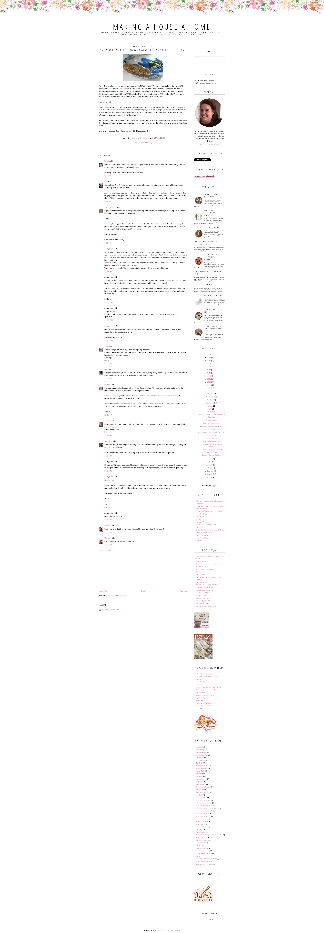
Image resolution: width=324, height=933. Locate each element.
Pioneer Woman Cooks (203, 706)
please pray (200, 845)
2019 (209, 355)
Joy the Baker (200, 700)
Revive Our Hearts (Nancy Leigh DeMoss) (210, 530)
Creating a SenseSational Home (211, 426)
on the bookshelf (201, 843)
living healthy (200, 824)
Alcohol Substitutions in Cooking (207, 677)
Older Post (183, 591)
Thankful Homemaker (203, 598)
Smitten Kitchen (201, 708)
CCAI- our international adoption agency (209, 501)
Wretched (199, 541)
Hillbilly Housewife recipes (205, 695)
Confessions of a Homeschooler (207, 564)
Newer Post (103, 591)
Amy (106, 181)
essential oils (200, 771)
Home (143, 591)
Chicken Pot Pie (211, 438)
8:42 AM (108, 176)
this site (138, 123)
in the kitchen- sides (202, 814)
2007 (208, 391)
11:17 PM (108, 415)
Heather (107, 385)
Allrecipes (199, 679)
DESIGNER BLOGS (172, 930)
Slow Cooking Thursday (204, 853)
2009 (208, 385)
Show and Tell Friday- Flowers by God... (211, 432)
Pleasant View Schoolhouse (205, 590)
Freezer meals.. (211, 420)
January (210, 474)
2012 (209, 376)
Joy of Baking (200, 698)
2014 (209, 370)
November (210, 397)
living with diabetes (202, 827)
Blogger (213, 486)
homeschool (200, 790)
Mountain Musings (202, 582)
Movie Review (200, 832)
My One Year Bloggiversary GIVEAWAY (209, 835)
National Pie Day (201, 837)
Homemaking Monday (203, 787)
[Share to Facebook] (161, 138)
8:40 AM (108, 507)
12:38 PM (108, 320)
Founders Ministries (202, 522)
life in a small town (202, 821)
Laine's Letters (201, 574)
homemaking (146, 143)
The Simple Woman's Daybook (206, 859)
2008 (208, 388)
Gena (106, 369)
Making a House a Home (162, 27)
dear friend (124, 89)
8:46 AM (108, 202)
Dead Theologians (202, 514)
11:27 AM (108, 271)
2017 (209, 361)
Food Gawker (200, 692)
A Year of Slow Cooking (204, 674)
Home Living (200, 572)
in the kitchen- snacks (203, 816)
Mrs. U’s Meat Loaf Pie (211, 429)
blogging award (201, 752)
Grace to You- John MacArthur (206, 525)
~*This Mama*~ (110, 207)
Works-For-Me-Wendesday (205, 864)
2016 (209, 364)
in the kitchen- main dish (204, 811)
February (210, 471)
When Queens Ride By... (211, 441)
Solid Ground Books (202, 538)
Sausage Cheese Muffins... (211, 455)
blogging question (202, 755)
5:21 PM (108, 364)
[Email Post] (150, 138)
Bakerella (199, 684)
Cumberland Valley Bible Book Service (209, 511)
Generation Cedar (202, 567)
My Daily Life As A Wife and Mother (207, 585)
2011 (209, 379)
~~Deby (107, 421)
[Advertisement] (143, 570)
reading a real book (202, 848)
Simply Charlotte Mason (204, 535)
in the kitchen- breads (203, 800)
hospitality (199, 795)
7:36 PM (108, 379)
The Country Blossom (203, 601)
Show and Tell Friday (203, 851)
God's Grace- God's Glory (204, 569)
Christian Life (200, 760)
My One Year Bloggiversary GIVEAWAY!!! (209, 212)
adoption (199, 747)
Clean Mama (200, 504)
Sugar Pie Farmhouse (203, 593)
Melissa (107, 525)
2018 (209, 358)
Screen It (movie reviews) (204, 533)
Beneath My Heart (202, 561)
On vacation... (211, 412)
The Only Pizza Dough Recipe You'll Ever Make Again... (213, 328)
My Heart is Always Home (204, 587)
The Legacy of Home (203, 603)
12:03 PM (108, 302)
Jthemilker (108, 441)
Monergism (199, 527)
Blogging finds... (211, 435)
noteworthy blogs (201, 840)
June (210, 459)
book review (200, 758)
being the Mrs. (200, 750)
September (210, 403)
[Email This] (153, 138)
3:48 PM (108, 471)
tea (197, 856)
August (210, 406)
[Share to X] (158, 138)
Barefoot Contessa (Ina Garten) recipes (209, 687)
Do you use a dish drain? (213, 295)
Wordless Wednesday (203, 861)
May (209, 462)
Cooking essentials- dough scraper (211, 195)
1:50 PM (108, 456)
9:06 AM (108, 243)
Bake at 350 (200, 682)
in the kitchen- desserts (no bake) (207, 808)
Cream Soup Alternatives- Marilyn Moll (209, 690)
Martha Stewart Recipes (204, 703)
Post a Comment (105, 550)
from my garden (201, 779)
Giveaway (199, 782)
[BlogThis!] (156, 138)
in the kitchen (200, 798)
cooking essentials (202, 766)
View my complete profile (209, 144)
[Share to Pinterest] (163, 138)
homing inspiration (202, 792)
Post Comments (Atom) (117, 596)
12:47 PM (108, 341)
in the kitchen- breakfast (204, 803)
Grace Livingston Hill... (204, 285)
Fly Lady (198, 519)
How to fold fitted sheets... (211, 423)
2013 (209, 373)
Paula (106, 346)
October (210, 400)
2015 (209, 367)
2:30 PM (108, 532)
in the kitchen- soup (202, 819)
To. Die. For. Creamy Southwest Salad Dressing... (211, 257)
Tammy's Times (201, 595)
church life (199, 763)
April (210, 465)
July (210, 409)
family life (199, 774)
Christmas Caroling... (212, 227)
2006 (208, 478)
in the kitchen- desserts (203, 806)
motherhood (200, 829)
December (210, 394)
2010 (209, 382)
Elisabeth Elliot (201, 517)
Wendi (106, 161)
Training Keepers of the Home (206, 606)
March (210, 468)
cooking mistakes (201, 768)
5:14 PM (108, 520)
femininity (199, 776)
